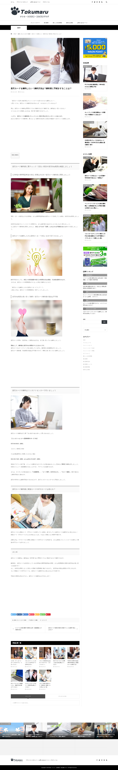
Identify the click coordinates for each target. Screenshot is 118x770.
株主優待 (46, 22)
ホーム (12, 2)
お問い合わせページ (35, 2)
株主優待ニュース (87, 364)
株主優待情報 (86, 367)
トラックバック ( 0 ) (62, 696)
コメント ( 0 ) (28, 696)
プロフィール (46, 2)
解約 (37, 620)
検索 (84, 319)
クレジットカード (35, 22)
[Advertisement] (45, 136)
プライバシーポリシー (22, 2)
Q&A (18, 28)
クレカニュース (87, 342)
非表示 (16, 155)
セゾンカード (86, 353)
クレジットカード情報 (88, 350)
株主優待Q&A (86, 361)
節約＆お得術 (69, 22)
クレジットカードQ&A (21, 620)
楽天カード (32, 620)
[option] (12, 731)
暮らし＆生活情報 (57, 22)
